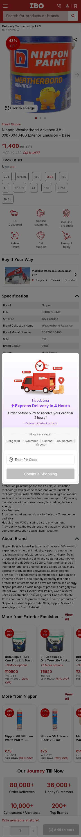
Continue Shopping (40, 473)
